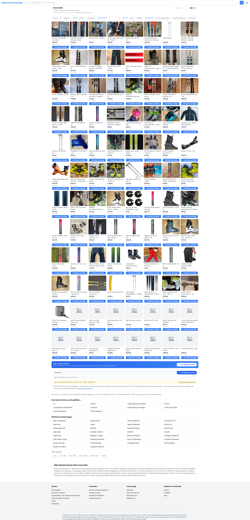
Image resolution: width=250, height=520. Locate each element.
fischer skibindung (134, 439)
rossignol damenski (171, 435)
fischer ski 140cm (59, 447)
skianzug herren (59, 428)
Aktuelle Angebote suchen (187, 382)
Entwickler (130, 490)
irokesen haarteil (96, 432)
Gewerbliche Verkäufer (96, 495)
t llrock (166, 404)
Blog (165, 495)
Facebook (167, 493)
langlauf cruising (96, 435)
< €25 (54, 456)
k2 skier (167, 432)
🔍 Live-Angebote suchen (186, 372)
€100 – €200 (83, 456)
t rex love (93, 407)
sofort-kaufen (91, 18)
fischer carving (136, 394)
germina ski (65, 394)
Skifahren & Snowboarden (67, 12)
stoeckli (130, 432)
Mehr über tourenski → (86, 388)
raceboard (106, 394)
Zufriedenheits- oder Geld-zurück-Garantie (66, 495)
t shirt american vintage (136, 407)
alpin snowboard (59, 421)
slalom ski (57, 424)
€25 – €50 (63, 456)
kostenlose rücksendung (179, 18)
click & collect (192, 18)
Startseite (55, 12)
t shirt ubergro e (96, 411)
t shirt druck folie (170, 407)
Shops (54, 501)
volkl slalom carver (60, 439)
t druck (93, 404)
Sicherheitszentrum (133, 493)
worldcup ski (95, 421)
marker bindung (133, 428)
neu (60, 18)
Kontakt (166, 490)
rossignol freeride (97, 447)
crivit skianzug (95, 443)
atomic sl (114, 394)
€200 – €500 (94, 456)
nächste (131, 18)
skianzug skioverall (97, 439)
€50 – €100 (72, 456)
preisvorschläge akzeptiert (162, 18)
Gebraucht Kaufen (12, 2)
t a (54, 404)
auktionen (81, 18)
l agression (57, 435)
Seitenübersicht (132, 495)
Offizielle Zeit (131, 498)
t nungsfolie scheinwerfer (62, 407)
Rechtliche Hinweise (58, 493)
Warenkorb (55, 504)
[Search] (242, 2)
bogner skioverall (124, 394)
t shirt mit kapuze (59, 411)
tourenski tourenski (171, 439)
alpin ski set (168, 428)
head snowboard (133, 424)
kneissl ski (145, 394)
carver (92, 424)
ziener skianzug (156, 394)
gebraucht (67, 18)
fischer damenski (133, 435)
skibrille (93, 428)
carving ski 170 (169, 421)
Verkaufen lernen (94, 493)
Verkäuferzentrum (95, 498)
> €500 (103, 456)
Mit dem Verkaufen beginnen (98, 490)
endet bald (139, 18)
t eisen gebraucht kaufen (136, 404)
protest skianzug (87, 394)
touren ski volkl (59, 443)
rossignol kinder (133, 443)
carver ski (98, 394)
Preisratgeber (56, 490)
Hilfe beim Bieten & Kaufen (60, 498)
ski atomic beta (76, 394)
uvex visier (57, 432)
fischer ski (168, 424)
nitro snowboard (133, 421)
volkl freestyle (169, 443)
